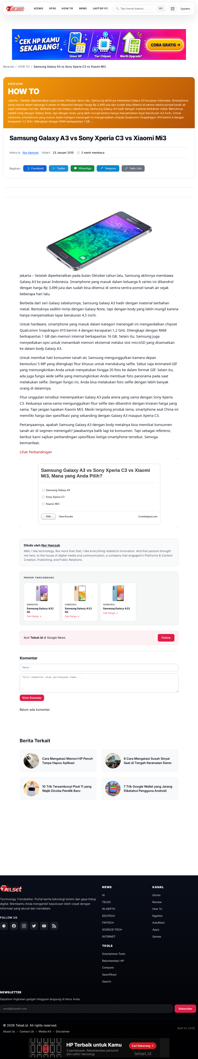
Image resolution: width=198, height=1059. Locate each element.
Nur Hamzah (30, 152)
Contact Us (27, 1031)
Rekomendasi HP (113, 960)
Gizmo (156, 895)
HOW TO (67, 8)
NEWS (83, 8)
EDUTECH (108, 915)
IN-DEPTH (108, 908)
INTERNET (108, 936)
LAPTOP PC (100, 8)
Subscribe (185, 1008)
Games (156, 936)
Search (106, 981)
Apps (155, 929)
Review (157, 902)
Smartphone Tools (113, 953)
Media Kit (45, 1031)
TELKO (106, 902)
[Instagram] (24, 926)
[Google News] (4, 926)
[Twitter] (34, 926)
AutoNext (158, 922)
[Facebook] (14, 926)
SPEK (52, 8)
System (185, 8)
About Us (9, 1031)
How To (157, 908)
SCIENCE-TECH (112, 929)
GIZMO (38, 8)
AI (103, 895)
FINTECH (108, 922)
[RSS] (54, 926)
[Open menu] (173, 9)
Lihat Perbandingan (36, 452)
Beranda (8, 66)
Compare (108, 967)
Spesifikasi (109, 974)
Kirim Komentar (31, 697)
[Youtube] (44, 926)
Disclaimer (63, 1031)
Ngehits (157, 915)
